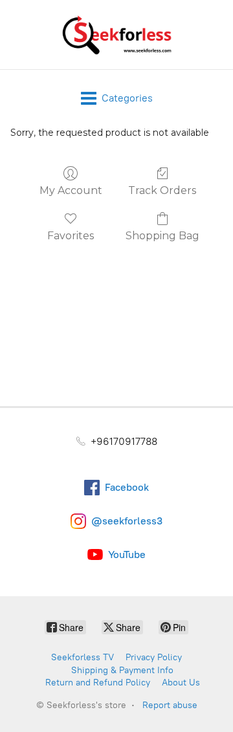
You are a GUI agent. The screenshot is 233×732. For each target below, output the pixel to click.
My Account (70, 190)
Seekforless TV (82, 657)
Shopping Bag (162, 236)
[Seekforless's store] (116, 34)
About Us (181, 682)
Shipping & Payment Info (122, 670)
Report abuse (169, 705)
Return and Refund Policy (97, 682)
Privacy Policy (154, 657)
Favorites (70, 236)
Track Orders (162, 190)
